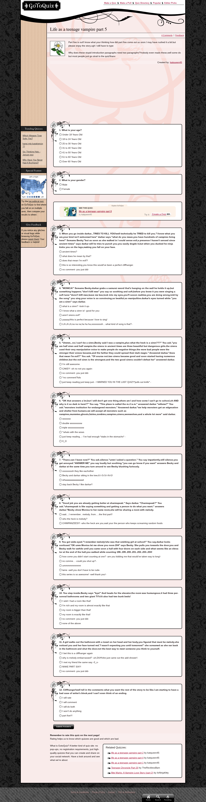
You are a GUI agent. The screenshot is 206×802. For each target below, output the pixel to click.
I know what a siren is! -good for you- (81, 310)
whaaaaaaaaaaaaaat (73, 480)
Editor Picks (170, 3)
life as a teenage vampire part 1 (127, 762)
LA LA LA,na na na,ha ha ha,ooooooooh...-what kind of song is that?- (97, 324)
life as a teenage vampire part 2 (127, 752)
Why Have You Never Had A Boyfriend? (32, 161)
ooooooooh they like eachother (78, 471)
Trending (168, 800)
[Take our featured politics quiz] (34, 187)
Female (66, 189)
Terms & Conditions (80, 792)
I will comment (69, 702)
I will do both (68, 706)
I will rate (66, 697)
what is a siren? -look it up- (76, 306)
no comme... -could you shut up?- (79, 561)
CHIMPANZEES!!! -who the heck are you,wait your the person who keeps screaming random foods (112, 523)
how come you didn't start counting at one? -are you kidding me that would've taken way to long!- (111, 556)
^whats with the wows (73, 432)
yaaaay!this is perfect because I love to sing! (84, 319)
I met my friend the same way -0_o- (80, 662)
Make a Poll (125, 3)
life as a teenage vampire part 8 (95, 211)
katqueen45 (176, 62)
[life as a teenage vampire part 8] (70, 211)
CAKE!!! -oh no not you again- (77, 368)
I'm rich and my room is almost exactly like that (86, 605)
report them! (33, 239)
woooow (66, 418)
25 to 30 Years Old (71, 143)
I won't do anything (71, 711)
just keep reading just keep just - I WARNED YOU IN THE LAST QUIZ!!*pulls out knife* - (106, 382)
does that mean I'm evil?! (75, 260)
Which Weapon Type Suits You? (32, 137)
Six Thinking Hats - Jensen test (31, 153)
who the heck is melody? (74, 519)
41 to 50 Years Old (71, 152)
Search (158, 800)
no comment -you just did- (75, 269)
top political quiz (36, 201)
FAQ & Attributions (126, 792)
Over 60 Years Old (71, 161)
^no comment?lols (71, 377)
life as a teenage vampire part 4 (127, 757)
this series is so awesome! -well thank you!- (84, 574)
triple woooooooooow (73, 427)
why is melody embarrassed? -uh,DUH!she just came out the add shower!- (100, 657)
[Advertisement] (116, 90)
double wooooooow (72, 423)
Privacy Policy (98, 792)
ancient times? (69, 251)
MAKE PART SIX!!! (71, 666)
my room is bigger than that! (76, 610)
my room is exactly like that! (76, 614)
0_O (64, 441)
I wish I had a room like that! (76, 601)
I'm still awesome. (71, 364)
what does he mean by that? (76, 256)
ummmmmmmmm (71, 565)
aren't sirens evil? (71, 315)
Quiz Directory (142, 3)
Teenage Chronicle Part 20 (124, 767)
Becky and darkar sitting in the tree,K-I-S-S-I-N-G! (87, 475)
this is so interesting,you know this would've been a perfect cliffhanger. (98, 265)
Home (148, 800)
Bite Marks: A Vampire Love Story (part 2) (132, 772)
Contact (111, 792)
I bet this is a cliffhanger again (77, 653)
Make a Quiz (110, 3)
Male (64, 184)
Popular (157, 3)
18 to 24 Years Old (71, 139)
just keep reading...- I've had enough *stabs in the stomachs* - (94, 436)
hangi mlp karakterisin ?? (33, 145)
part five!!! (67, 715)
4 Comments (167, 35)
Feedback (179, 35)
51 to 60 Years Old (71, 157)
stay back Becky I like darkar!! (77, 484)
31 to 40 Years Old (71, 148)
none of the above (71, 623)
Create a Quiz (159, 214)
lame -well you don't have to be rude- (81, 570)
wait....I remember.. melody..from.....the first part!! (87, 514)
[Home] (41, 6)
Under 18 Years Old (72, 134)
